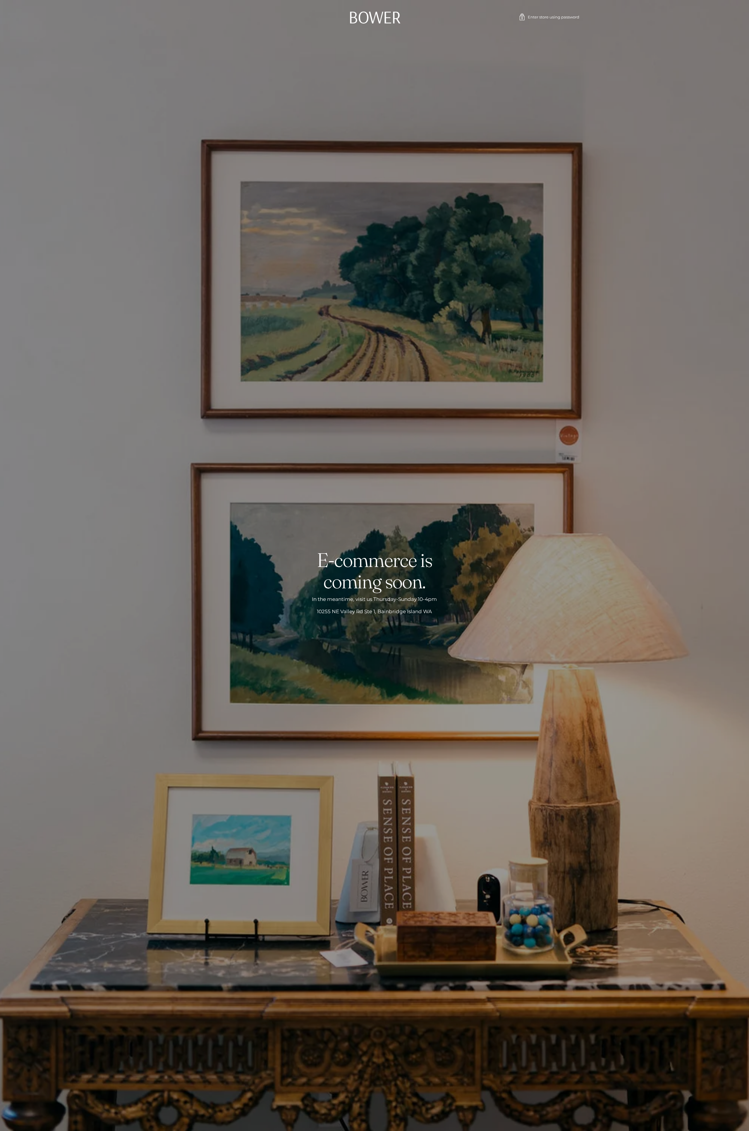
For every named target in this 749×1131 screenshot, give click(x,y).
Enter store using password (553, 17)
